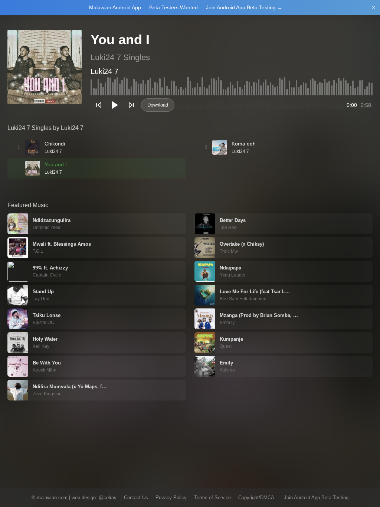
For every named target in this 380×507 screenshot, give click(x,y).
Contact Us (136, 497)
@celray (108, 497)
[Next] (131, 105)
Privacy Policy (171, 497)
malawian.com (52, 497)
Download (157, 105)
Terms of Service (212, 497)
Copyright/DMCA (256, 497)
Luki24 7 (104, 71)
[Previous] (98, 105)
